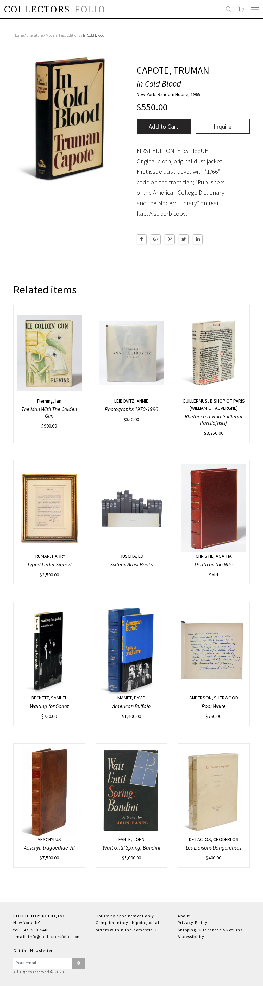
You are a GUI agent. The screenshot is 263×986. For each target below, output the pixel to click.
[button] (78, 963)
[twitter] (184, 239)
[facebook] (142, 239)
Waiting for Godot (49, 705)
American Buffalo (131, 705)
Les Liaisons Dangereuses (213, 847)
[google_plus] (156, 239)
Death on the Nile (214, 564)
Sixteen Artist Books (131, 564)
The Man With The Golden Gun (49, 412)
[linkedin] (198, 239)
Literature (34, 35)
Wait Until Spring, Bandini (131, 847)
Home (18, 35)
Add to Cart (163, 126)
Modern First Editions (63, 35)
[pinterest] (170, 239)
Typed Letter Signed (49, 564)
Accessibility (191, 936)
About (184, 915)
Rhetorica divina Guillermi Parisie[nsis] (213, 419)
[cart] (241, 9)
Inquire (222, 126)
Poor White (214, 705)
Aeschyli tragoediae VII (49, 847)
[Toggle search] (228, 9)
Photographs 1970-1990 (131, 409)
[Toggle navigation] (255, 9)
